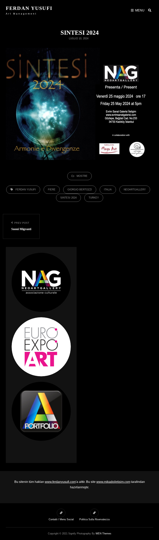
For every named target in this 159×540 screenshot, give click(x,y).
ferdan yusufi (26, 189)
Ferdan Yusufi (29, 8)
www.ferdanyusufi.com (60, 481)
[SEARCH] (150, 10)
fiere (51, 189)
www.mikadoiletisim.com (113, 481)
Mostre (82, 176)
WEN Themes (103, 533)
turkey (94, 197)
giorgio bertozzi (79, 189)
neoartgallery (135, 189)
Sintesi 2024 (68, 197)
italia (108, 189)
